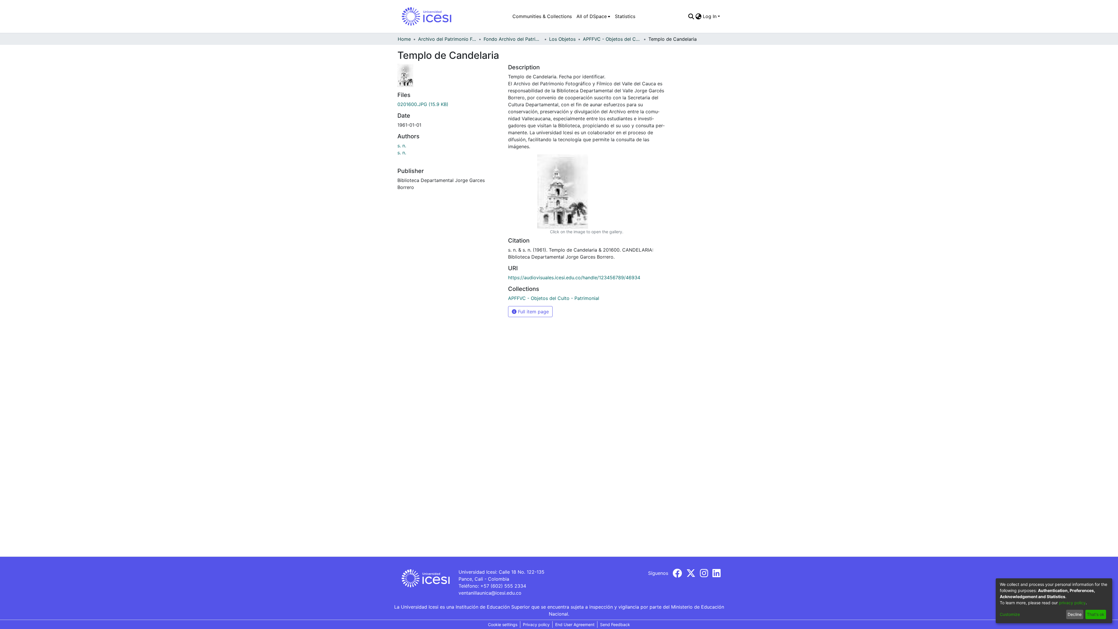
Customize (1010, 614)
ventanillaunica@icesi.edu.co (490, 593)
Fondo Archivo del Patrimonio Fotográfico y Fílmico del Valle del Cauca (513, 39)
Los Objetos (562, 39)
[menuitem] (593, 16)
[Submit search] (691, 16)
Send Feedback (615, 624)
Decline (1075, 614)
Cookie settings (502, 624)
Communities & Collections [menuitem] (542, 16)
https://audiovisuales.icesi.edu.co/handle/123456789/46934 (574, 277)
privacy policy (1072, 602)
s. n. (401, 146)
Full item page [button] (532, 311)
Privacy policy (536, 624)
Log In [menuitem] (710, 16)
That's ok (1095, 614)
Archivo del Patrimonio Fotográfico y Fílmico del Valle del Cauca (447, 39)
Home (404, 39)
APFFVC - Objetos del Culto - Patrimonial (612, 39)
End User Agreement (575, 624)
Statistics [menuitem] (625, 16)
